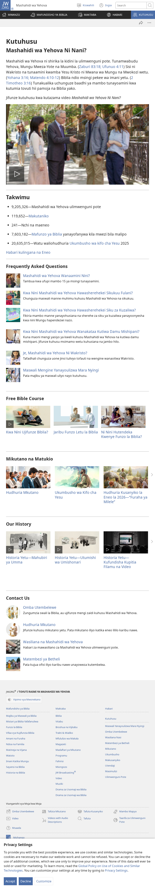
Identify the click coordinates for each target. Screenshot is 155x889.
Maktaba (61, 708)
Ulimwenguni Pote (115, 777)
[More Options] (149, 23)
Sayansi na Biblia (15, 767)
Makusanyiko (112, 760)
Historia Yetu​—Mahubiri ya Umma (26, 560)
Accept (10, 881)
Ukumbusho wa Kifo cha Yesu (75, 495)
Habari (109, 708)
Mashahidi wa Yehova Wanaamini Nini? (56, 275)
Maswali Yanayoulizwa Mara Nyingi (124, 726)
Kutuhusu (110, 718)
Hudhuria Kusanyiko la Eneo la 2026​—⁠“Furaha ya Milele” (125, 497)
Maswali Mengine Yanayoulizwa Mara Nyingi (61, 370)
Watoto (10, 755)
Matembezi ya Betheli (41, 659)
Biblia (59, 715)
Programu (61, 755)
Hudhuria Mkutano (22, 492)
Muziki (59, 783)
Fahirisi (60, 761)
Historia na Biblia (15, 772)
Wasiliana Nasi (113, 737)
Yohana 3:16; (18, 77)
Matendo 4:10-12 (44, 77)
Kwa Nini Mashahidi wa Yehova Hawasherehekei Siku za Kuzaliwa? (79, 310)
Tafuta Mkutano (54, 812)
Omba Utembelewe (39, 607)
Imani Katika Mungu (17, 761)
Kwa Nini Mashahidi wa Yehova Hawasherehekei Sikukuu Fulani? (78, 292)
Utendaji (110, 765)
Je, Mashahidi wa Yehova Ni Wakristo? (55, 352)
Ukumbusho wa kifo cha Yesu (95, 243)
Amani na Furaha (15, 738)
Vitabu (59, 721)
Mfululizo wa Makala (67, 738)
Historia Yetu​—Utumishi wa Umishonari (75, 560)
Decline (25, 881)
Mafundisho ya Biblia (17, 708)
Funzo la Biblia (14, 727)
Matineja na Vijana (16, 750)
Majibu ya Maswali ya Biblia (21, 715)
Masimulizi (111, 771)
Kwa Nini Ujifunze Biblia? (27, 432)
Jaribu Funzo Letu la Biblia (76, 432)
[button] (49, 15)
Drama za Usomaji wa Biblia (71, 789)
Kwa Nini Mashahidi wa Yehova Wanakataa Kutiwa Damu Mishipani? (81, 331)
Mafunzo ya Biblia (47, 234)
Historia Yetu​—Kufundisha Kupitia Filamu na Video (120, 562)
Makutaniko (39, 216)
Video (59, 778)
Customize (43, 881)
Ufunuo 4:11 (112, 66)
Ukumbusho (112, 754)
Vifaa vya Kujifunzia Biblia (20, 732)
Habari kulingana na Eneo (28, 252)
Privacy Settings (116, 870)
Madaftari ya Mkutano (68, 750)
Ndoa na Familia (15, 744)
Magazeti (61, 744)
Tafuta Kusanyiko (90, 812)
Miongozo (61, 767)
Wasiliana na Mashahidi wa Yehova (53, 641)
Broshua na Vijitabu (67, 727)
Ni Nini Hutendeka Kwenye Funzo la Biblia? (121, 434)
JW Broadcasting (66, 772)
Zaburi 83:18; (90, 66)
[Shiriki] (141, 23)
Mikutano (110, 748)
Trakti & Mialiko (64, 732)
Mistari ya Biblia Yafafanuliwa (22, 721)
